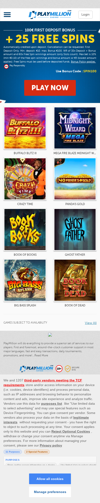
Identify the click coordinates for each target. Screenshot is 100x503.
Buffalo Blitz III (25, 153)
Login (85, 14)
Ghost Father (75, 254)
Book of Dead (75, 305)
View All (91, 323)
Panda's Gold (75, 204)
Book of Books (25, 254)
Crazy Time (25, 204)
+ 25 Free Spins (50, 38)
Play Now (50, 88)
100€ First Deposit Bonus (50, 30)
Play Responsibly (17, 65)
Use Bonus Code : (76, 71)
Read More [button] (41, 355)
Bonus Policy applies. (83, 61)
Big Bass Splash (25, 305)
